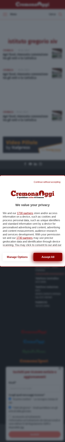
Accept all (48, 256)
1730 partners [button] (25, 213)
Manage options (17, 256)
